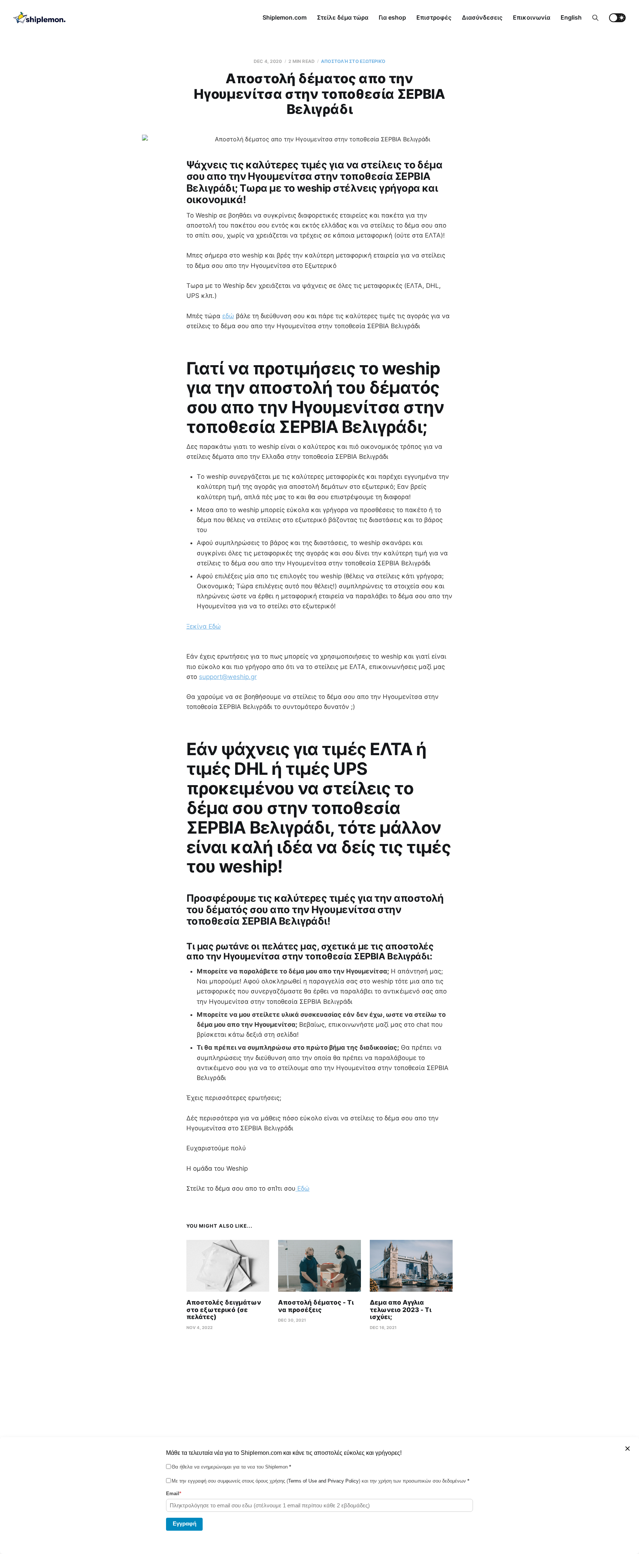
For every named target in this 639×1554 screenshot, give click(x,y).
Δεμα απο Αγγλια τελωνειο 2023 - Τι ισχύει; (401, 1310)
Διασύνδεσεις (482, 17)
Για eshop (392, 17)
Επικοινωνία (531, 17)
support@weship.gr (228, 676)
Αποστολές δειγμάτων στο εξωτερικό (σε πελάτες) (223, 1310)
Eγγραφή (184, 1523)
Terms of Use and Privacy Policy (323, 1481)
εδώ (228, 316)
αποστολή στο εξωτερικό (353, 61)
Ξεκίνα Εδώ (203, 626)
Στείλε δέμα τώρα (342, 17)
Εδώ (302, 1188)
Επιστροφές (434, 17)
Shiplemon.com (285, 17)
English (571, 17)
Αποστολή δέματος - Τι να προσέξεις (316, 1306)
